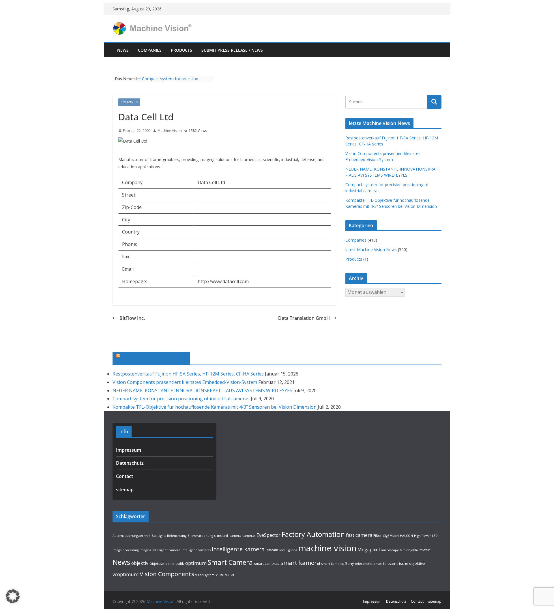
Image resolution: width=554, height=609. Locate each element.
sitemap (125, 489)
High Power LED (426, 536)
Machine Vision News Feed (154, 357)
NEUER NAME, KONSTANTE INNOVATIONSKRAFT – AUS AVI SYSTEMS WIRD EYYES (202, 390)
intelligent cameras (196, 550)
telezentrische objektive (404, 563)
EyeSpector (268, 535)
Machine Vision (170, 130)
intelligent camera (166, 550)
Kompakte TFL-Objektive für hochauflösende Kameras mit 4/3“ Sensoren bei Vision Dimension (215, 407)
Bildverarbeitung (200, 536)
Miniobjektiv (409, 550)
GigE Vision (391, 536)
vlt (232, 575)
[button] (12, 596)
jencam (272, 549)
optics (169, 564)
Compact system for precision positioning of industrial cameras (172, 81)
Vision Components (167, 574)
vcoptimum (125, 574)
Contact (124, 476)
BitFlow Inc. (132, 318)
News (123, 50)
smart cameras (266, 563)
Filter (377, 535)
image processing (125, 550)
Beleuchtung (176, 536)
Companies (150, 50)
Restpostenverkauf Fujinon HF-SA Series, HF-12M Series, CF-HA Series (188, 374)
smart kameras (332, 564)
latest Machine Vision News (371, 249)
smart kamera (300, 562)
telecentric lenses (368, 564)
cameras (248, 536)
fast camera (359, 535)
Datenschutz (130, 463)
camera (235, 536)
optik (179, 563)
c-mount (221, 535)
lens (282, 550)
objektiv (139, 563)
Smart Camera (230, 562)
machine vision (327, 548)
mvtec (425, 549)
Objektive (156, 564)
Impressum (128, 450)
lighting (292, 550)
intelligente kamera (238, 549)
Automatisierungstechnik (131, 536)
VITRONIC (223, 575)
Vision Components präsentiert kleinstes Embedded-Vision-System (185, 382)
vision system (205, 575)
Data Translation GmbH (304, 318)
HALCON (406, 536)
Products (181, 50)
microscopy (389, 550)
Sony (349, 563)
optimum (196, 563)
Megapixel (369, 549)
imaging (145, 550)
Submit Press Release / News (232, 50)
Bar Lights (158, 536)
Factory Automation (313, 534)
